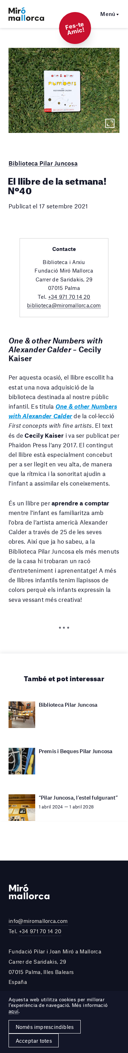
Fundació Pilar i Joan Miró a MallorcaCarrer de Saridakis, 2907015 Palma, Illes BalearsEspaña (55, 966)
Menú (108, 14)
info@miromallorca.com (38, 921)
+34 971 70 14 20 (69, 296)
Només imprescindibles (45, 1027)
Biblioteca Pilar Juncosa (43, 163)
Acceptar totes (34, 1040)
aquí (13, 1011)
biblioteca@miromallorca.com (64, 305)
